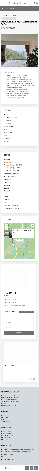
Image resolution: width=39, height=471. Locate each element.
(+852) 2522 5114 (8, 454)
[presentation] (5, 52)
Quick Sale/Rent (5, 437)
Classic (12, 18)
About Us (3, 415)
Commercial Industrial (7, 435)
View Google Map (8, 459)
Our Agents (4, 417)
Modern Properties (6, 431)
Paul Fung (10, 366)
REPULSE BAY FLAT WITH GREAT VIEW (22, 231)
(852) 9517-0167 (11, 302)
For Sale (5, 18)
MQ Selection (5, 439)
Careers (3, 419)
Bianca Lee (10, 293)
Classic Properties (6, 433)
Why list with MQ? (6, 421)
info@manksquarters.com (10, 457)
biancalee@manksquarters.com (16, 305)
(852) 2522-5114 (11, 299)
